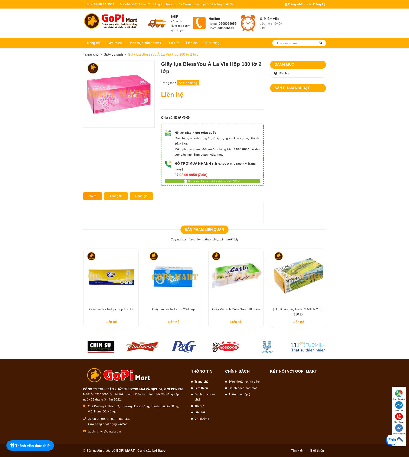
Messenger (399, 433)
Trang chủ (93, 43)
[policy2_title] (199, 23)
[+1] (188, 117)
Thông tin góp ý (240, 394)
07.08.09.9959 (104, 4)
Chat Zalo (399, 410)
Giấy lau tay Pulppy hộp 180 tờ (111, 309)
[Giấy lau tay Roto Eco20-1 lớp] (173, 276)
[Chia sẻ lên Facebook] (176, 117)
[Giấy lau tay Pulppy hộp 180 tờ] (111, 276)
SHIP (174, 16)
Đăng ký (319, 4)
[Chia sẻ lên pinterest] (184, 117)
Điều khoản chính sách (245, 381)
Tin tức (174, 43)
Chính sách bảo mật (243, 388)
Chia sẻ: (167, 117)
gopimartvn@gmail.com (104, 431)
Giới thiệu (115, 43)
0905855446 (225, 28)
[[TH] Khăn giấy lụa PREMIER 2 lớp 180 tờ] (298, 276)
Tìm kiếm (298, 450)
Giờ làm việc (269, 18)
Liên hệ (191, 43)
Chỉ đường (211, 43)
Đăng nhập (296, 4)
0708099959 (227, 23)
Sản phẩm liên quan (204, 229)
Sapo (162, 450)
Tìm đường (399, 399)
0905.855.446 (121, 419)
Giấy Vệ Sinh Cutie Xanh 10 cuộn (236, 309)
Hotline (214, 18)
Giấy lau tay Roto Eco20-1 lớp (173, 309)
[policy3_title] (248, 23)
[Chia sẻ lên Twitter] (180, 117)
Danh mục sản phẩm (144, 43)
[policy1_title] (157, 23)
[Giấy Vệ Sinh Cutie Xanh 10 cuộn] (236, 276)
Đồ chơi (284, 73)
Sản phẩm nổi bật (292, 88)
